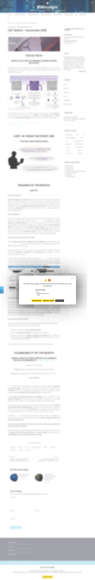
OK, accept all (36, 300)
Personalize (59, 300)
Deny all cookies (48, 300)
